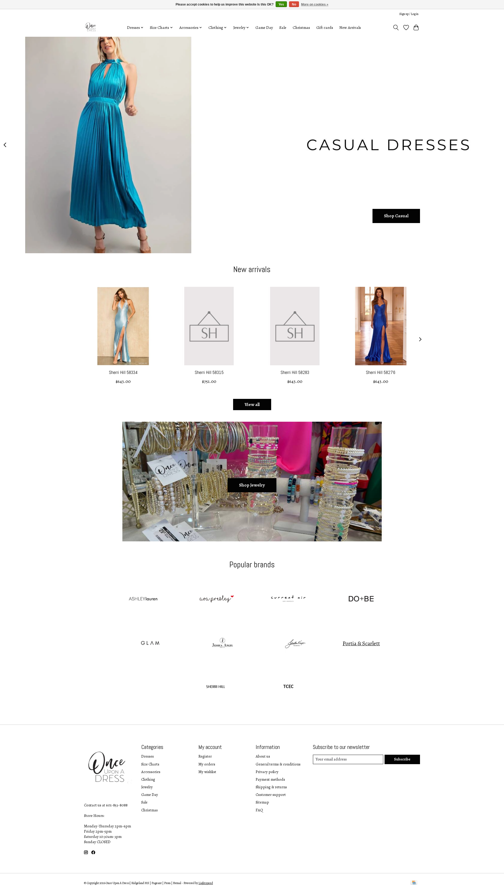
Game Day (264, 27)
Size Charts (150, 764)
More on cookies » (314, 4)
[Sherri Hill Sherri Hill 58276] (381, 326)
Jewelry (147, 787)
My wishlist (207, 771)
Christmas (301, 27)
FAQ (259, 810)
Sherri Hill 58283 (295, 372)
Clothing (148, 779)
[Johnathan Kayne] (295, 643)
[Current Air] (288, 599)
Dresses (147, 756)
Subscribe (402, 759)
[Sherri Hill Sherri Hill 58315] (209, 326)
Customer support (271, 794)
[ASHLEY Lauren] (143, 599)
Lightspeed (205, 883)
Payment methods (270, 779)
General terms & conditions (278, 764)
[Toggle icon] (396, 27)
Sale (282, 27)
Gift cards (324, 27)
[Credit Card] (414, 883)
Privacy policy (267, 771)
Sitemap (262, 802)
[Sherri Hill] (215, 687)
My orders (206, 764)
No (294, 4)
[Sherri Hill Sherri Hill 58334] (123, 326)
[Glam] (149, 643)
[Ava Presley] (215, 599)
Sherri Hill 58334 (123, 372)
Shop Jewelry (252, 485)
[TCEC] (288, 687)
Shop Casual (396, 216)
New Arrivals (350, 27)
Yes (281, 4)
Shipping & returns (271, 787)
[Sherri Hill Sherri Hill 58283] (295, 326)
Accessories (150, 771)
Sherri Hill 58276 (380, 372)
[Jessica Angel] (222, 643)
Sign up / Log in (408, 14)
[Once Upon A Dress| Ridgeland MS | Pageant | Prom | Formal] (91, 27)
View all (252, 404)
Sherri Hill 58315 (209, 372)
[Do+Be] (361, 599)
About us (263, 756)
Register (205, 756)
